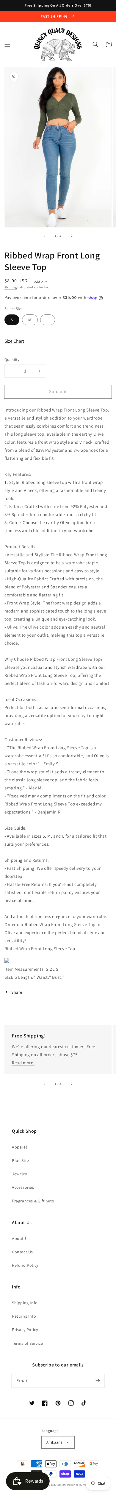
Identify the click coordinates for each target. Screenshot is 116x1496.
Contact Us (22, 1252)
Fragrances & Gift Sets (33, 1201)
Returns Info (24, 1316)
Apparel (19, 1147)
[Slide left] (44, 235)
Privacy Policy (25, 1329)
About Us (21, 1238)
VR (84, 1484)
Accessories (23, 1187)
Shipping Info (25, 1302)
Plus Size (20, 1160)
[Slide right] (71, 235)
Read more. (23, 1062)
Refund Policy (25, 1265)
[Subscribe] (97, 1380)
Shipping (10, 287)
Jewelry (19, 1173)
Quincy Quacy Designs (53, 1484)
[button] (7, 44)
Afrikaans (54, 1442)
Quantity (11, 359)
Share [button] (16, 992)
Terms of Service (27, 1343)
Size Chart (14, 341)
